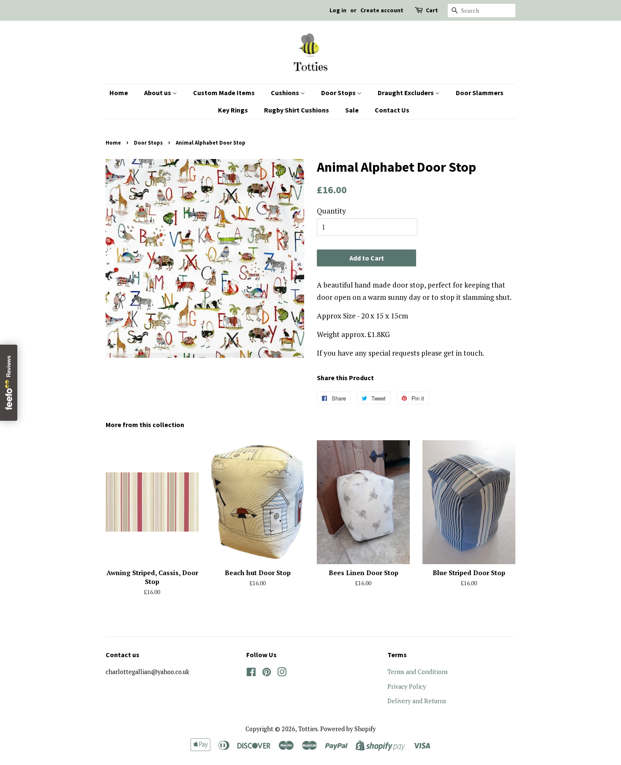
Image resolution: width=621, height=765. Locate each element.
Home (118, 92)
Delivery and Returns (416, 701)
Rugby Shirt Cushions (296, 110)
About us (158, 92)
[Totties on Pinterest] (266, 673)
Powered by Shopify (348, 729)
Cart (432, 10)
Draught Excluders (406, 92)
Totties (308, 729)
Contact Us (392, 110)
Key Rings (233, 110)
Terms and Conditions (417, 672)
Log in (338, 10)
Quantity (331, 211)
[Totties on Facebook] (251, 673)
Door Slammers (480, 92)
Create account (381, 10)
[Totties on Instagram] (281, 673)
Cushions (285, 92)
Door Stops (339, 92)
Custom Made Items (224, 92)
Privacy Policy (406, 687)
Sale (352, 110)
